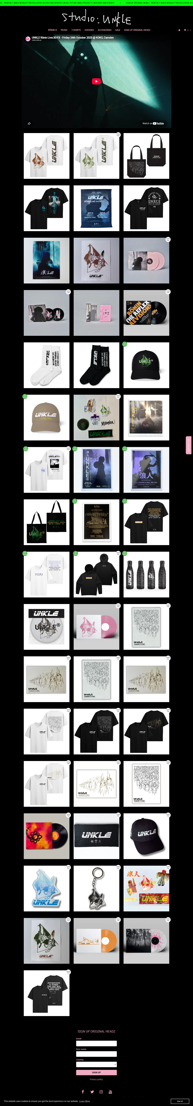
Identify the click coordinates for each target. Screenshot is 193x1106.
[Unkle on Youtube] (110, 1091)
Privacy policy (96, 1079)
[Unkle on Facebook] (82, 1091)
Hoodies (89, 30)
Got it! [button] (180, 1101)
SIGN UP (96, 1072)
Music (64, 30)
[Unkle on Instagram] (101, 1091)
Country (80, 1059)
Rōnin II (52, 30)
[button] (187, 30)
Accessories (104, 30)
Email (78, 1038)
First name (81, 1049)
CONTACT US (188, 445)
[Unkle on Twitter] (92, 1091)
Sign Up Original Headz (137, 30)
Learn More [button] (84, 1101)
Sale (117, 30)
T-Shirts (76, 30)
